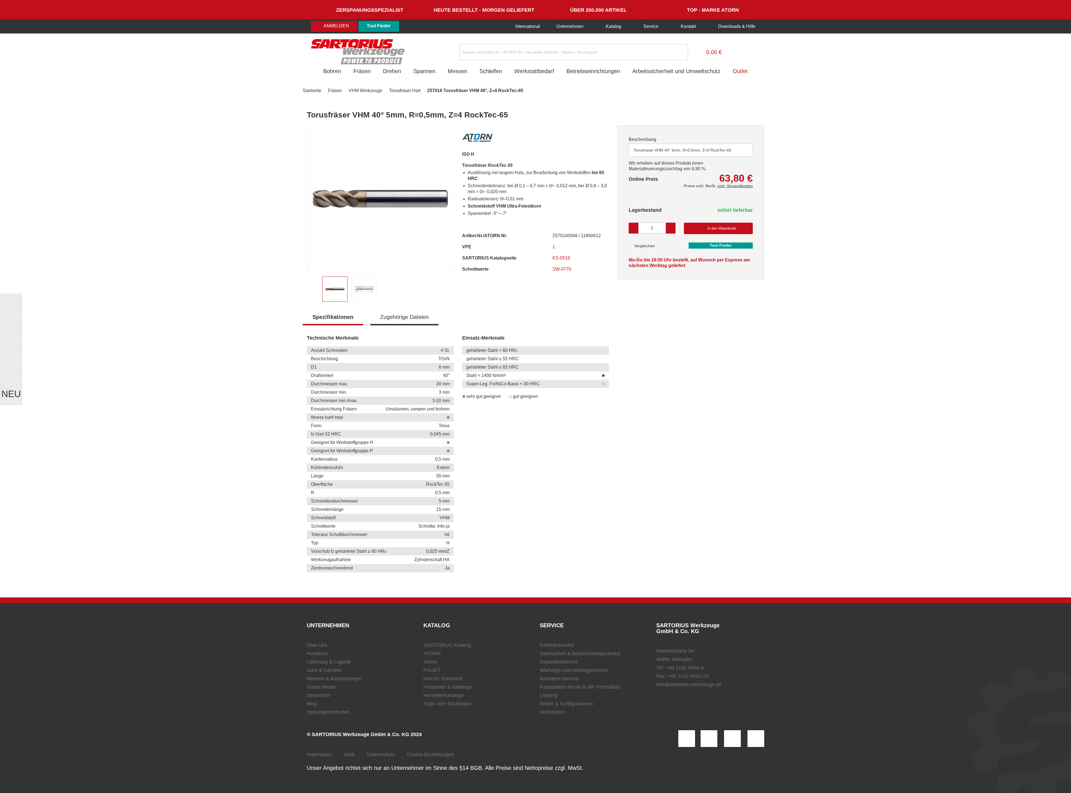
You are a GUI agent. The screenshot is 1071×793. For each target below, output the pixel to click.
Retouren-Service (559, 678)
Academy (317, 653)
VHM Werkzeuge (365, 90)
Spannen (424, 71)
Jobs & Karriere (324, 670)
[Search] (679, 52)
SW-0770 (562, 269)
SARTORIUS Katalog (447, 645)
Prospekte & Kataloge (447, 687)
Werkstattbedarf (534, 71)
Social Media (321, 687)
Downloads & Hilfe (736, 26)
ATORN (432, 653)
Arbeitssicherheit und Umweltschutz (676, 71)
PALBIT (431, 670)
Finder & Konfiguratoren (566, 704)
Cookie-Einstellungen (430, 754)
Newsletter (319, 695)
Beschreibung (642, 139)
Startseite (312, 90)
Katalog (613, 26)
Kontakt (688, 26)
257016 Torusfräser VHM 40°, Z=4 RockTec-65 (475, 90)
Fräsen (362, 71)
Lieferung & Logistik (329, 662)
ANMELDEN (336, 25)
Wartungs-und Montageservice (574, 670)
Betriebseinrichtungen (593, 71)
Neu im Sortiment (442, 678)
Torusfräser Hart (405, 90)
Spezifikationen (332, 317)
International (527, 26)
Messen (457, 71)
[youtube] (755, 738)
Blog (312, 704)
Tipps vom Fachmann (447, 704)
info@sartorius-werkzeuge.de (689, 684)
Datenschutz (381, 754)
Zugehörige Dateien (404, 317)
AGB (349, 754)
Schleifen (490, 71)
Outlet (740, 71)
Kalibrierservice (557, 645)
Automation (552, 712)
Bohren (332, 71)
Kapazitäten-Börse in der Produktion (580, 687)
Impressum (319, 754)
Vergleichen (644, 246)
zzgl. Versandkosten (735, 186)
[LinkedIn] (709, 738)
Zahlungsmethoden (328, 712)
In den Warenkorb (721, 228)
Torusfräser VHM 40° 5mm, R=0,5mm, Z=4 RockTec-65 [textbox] (682, 150)
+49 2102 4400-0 (684, 668)
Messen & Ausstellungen (334, 678)
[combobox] (691, 150)
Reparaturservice (559, 662)
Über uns (317, 645)
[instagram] (686, 738)
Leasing (548, 695)
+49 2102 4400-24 (687, 676)
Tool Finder (379, 25)
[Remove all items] (741, 149)
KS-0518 (562, 258)
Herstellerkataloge (443, 695)
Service (651, 26)
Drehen (392, 71)
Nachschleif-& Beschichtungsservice (580, 653)
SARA (430, 662)
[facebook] (732, 738)
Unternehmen (570, 26)
